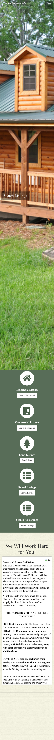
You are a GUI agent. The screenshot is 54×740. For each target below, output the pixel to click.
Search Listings (15, 196)
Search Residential (27, 395)
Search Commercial (27, 428)
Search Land (27, 460)
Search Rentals (27, 493)
